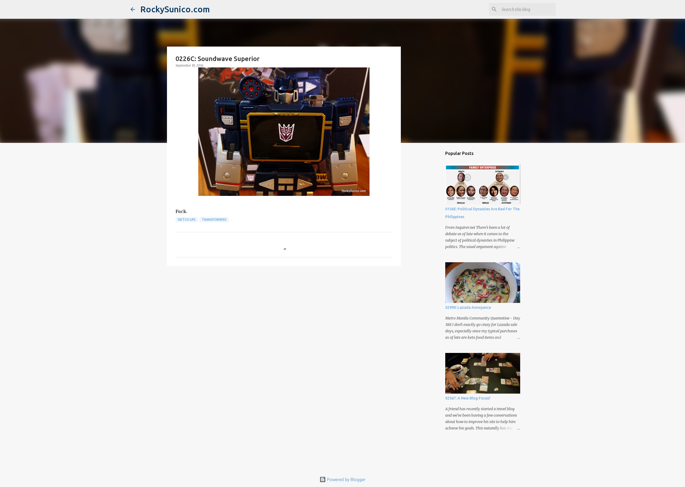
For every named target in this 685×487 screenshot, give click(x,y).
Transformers (214, 219)
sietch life (187, 219)
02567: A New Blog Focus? (467, 398)
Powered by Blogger (346, 479)
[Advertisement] (284, 311)
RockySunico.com (175, 9)
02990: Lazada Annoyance (468, 307)
